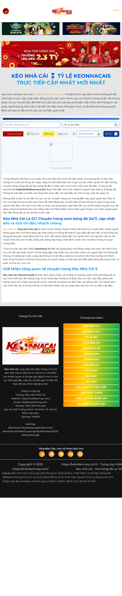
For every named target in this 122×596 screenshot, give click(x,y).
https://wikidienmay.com (49, 94)
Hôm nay (48, 134)
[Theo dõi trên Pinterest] (51, 454)
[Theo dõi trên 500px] (70, 454)
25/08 (75, 134)
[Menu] (6, 11)
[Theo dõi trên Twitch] (80, 454)
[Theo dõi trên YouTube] (61, 454)
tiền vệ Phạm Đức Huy (70, 448)
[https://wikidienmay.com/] (62, 11)
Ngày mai (62, 134)
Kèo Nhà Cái (10, 229)
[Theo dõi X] (42, 454)
